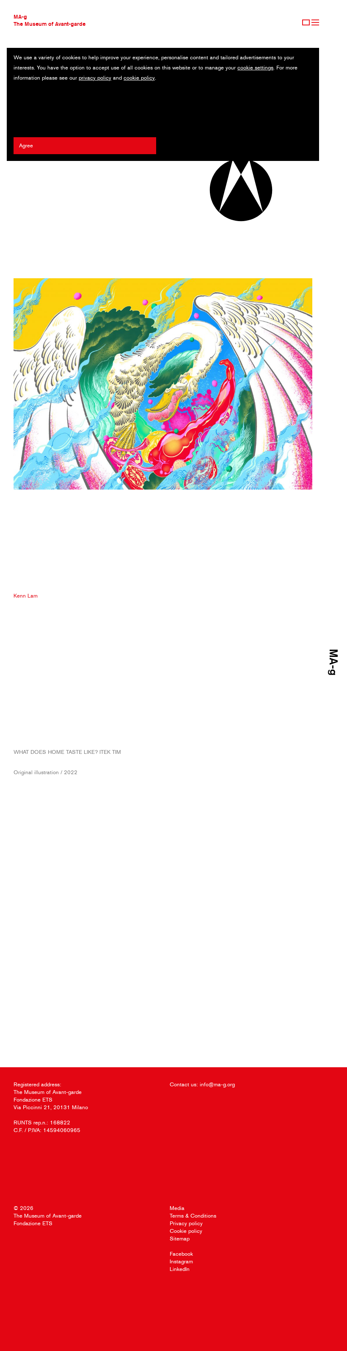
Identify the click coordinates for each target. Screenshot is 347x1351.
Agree (26, 145)
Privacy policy (186, 1223)
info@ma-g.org (217, 1084)
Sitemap (180, 1238)
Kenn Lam (26, 595)
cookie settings (255, 67)
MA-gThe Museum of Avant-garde (49, 20)
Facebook (181, 1254)
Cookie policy (186, 1231)
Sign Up (306, 22)
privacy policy (95, 78)
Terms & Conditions (193, 1216)
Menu (315, 22)
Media (177, 1208)
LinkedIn (180, 1269)
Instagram (181, 1261)
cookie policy (139, 78)
